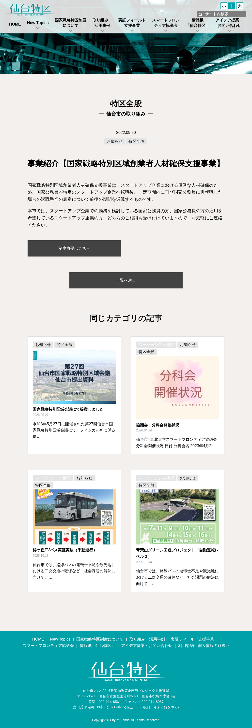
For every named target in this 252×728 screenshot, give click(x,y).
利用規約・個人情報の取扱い (203, 645)
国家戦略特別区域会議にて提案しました (68, 409)
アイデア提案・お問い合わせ (229, 23)
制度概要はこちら (74, 248)
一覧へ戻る (126, 280)
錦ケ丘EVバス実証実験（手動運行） (65, 550)
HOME (15, 24)
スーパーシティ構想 (156, 345)
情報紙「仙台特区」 (197, 23)
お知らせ (115, 141)
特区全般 (136, 141)
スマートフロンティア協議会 (166, 23)
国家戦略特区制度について (70, 23)
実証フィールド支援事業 (132, 23)
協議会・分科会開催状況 (157, 425)
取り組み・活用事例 (102, 23)
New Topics (38, 23)
